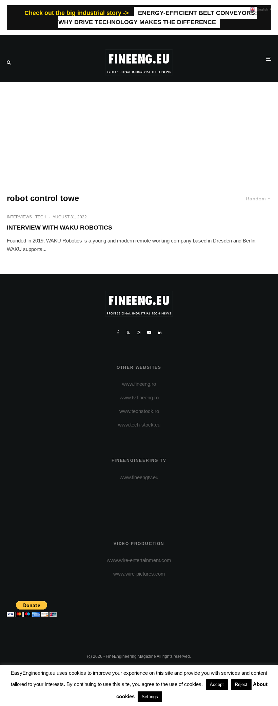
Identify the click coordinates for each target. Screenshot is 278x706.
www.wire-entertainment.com (139, 560)
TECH (40, 217)
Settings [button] (150, 696)
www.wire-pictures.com (139, 574)
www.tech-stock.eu (139, 425)
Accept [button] (217, 684)
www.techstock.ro (139, 411)
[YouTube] (149, 332)
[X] (128, 332)
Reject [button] (241, 684)
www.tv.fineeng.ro (139, 397)
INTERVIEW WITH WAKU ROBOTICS (59, 227)
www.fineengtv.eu (139, 477)
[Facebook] (118, 332)
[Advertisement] (139, 133)
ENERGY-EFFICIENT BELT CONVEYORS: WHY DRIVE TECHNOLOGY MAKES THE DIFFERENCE (157, 17)
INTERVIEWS (19, 217)
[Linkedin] (160, 332)
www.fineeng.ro (139, 384)
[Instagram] (139, 332)
